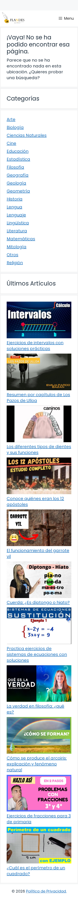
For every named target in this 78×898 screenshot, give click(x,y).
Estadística (18, 159)
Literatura (17, 231)
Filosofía (15, 167)
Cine (11, 143)
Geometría (18, 191)
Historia (14, 199)
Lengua (14, 207)
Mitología (16, 247)
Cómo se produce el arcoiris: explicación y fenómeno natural (37, 764)
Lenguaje (16, 215)
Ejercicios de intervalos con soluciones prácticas (35, 345)
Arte (11, 119)
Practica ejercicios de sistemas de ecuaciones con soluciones (37, 654)
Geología (16, 183)
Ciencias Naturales (27, 135)
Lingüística (18, 223)
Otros (12, 255)
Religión (15, 263)
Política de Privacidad (46, 891)
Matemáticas (21, 239)
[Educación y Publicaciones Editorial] (13, 18)
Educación (17, 151)
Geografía (17, 175)
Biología (15, 127)
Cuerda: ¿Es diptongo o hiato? (38, 602)
